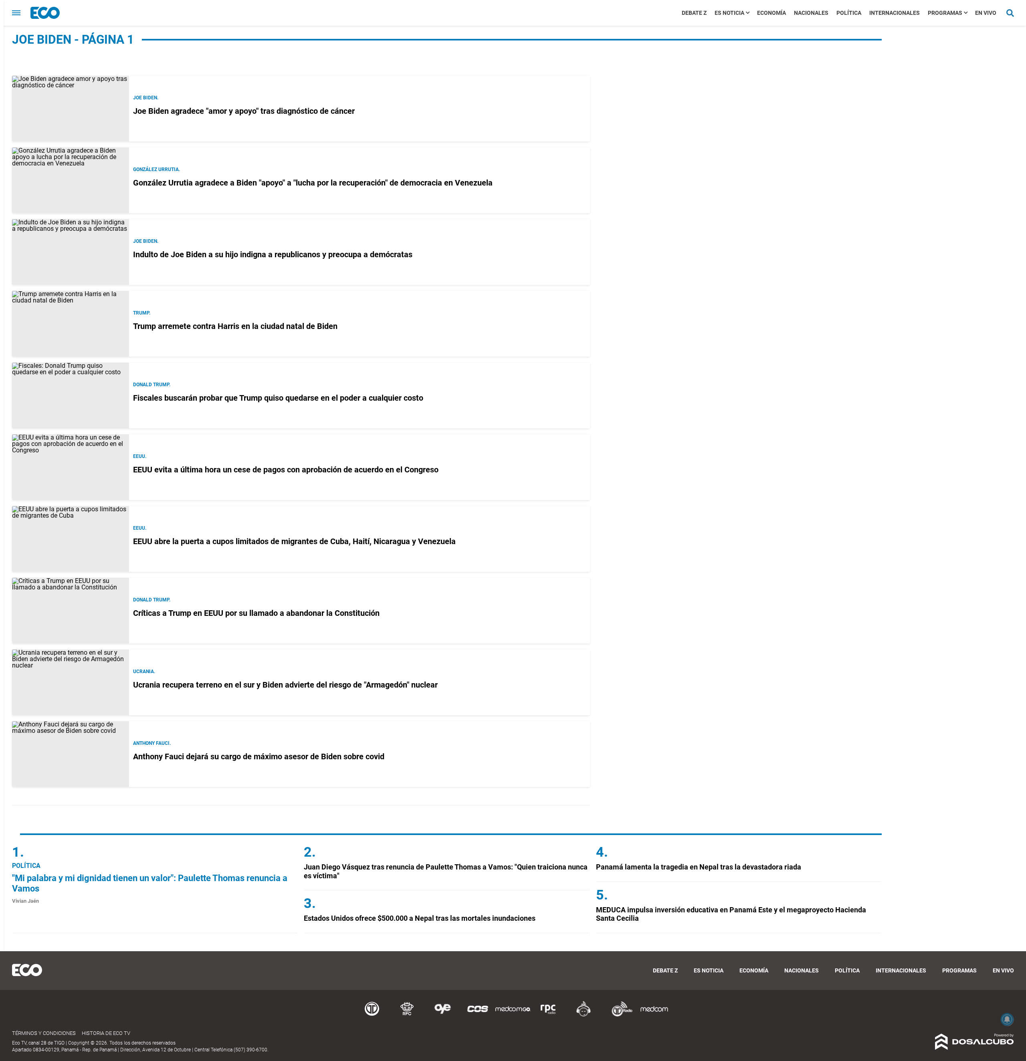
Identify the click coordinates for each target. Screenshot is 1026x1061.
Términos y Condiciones (44, 1033)
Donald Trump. (151, 384)
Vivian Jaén (25, 901)
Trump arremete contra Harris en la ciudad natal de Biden (235, 326)
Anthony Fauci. (152, 743)
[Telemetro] (372, 1015)
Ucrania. (144, 671)
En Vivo (985, 13)
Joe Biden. (145, 98)
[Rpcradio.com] (548, 1015)
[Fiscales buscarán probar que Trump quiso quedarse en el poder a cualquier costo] (70, 395)
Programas (945, 13)
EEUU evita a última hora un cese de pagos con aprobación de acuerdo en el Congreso (285, 469)
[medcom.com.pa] (654, 1015)
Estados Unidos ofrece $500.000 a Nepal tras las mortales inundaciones (419, 918)
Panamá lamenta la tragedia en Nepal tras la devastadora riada (698, 867)
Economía (771, 13)
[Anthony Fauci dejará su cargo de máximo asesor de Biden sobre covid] (70, 754)
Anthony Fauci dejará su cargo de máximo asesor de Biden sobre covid (258, 756)
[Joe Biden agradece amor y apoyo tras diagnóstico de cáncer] (70, 108)
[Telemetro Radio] (618, 1015)
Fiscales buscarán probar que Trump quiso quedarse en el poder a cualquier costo (278, 398)
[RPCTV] (407, 1015)
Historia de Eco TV (106, 1033)
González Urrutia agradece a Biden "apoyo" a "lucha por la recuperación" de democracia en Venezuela (313, 183)
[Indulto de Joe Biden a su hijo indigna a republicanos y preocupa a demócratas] (70, 252)
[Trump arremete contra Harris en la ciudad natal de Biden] (70, 324)
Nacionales (811, 13)
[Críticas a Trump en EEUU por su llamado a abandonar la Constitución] (70, 610)
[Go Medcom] (513, 1015)
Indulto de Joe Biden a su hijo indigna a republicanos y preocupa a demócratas (272, 254)
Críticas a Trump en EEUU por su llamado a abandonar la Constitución (256, 613)
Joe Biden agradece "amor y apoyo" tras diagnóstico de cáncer (244, 111)
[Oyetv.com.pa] (442, 1015)
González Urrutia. (156, 169)
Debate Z (694, 13)
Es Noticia (729, 13)
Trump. (141, 313)
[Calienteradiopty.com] (583, 1015)
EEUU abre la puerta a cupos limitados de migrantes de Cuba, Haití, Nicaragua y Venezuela (294, 541)
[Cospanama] (477, 1015)
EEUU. (139, 456)
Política (848, 13)
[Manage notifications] (1007, 1019)
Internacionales (894, 13)
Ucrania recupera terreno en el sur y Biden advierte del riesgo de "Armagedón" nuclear (285, 685)
